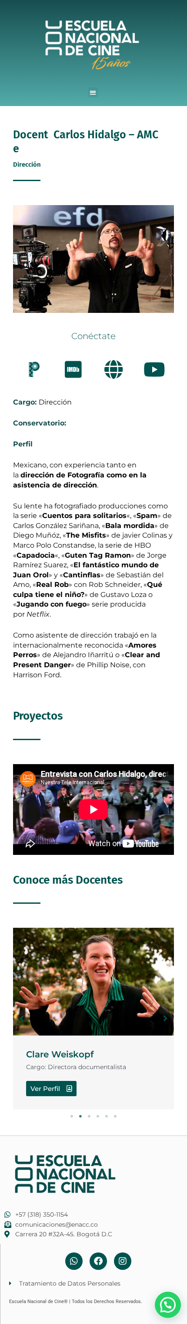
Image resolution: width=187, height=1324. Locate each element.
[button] (93, 92)
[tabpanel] (93, 1018)
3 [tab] (89, 1116)
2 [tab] (80, 1116)
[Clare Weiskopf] (93, 982)
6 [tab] (115, 1116)
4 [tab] (98, 1116)
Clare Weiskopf (60, 1054)
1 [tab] (71, 1116)
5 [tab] (106, 1116)
